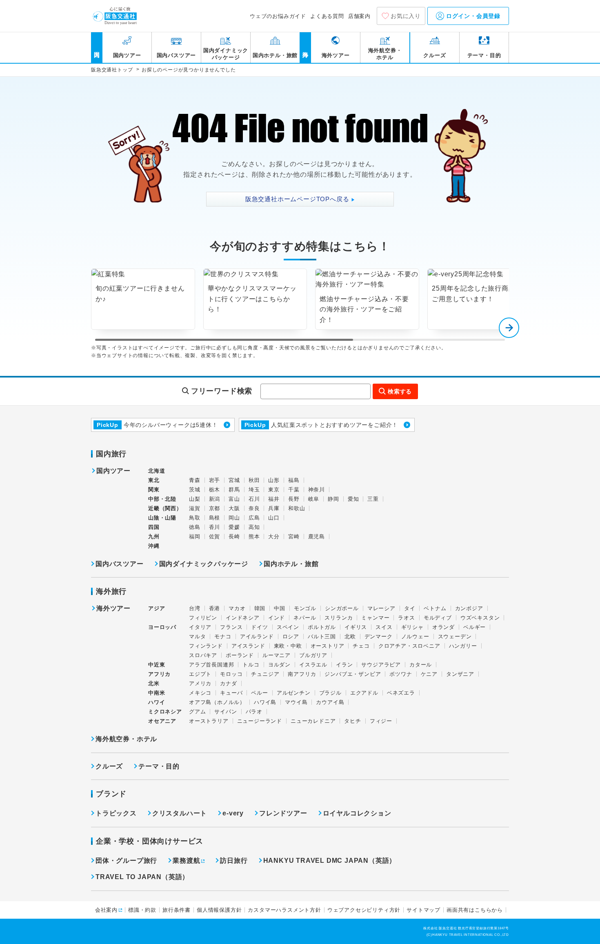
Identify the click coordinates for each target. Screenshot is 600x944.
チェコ (361, 646)
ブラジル (330, 692)
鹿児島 (316, 536)
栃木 (214, 489)
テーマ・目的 (159, 766)
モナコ (222, 636)
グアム (197, 711)
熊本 (254, 536)
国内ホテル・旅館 (291, 563)
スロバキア (203, 655)
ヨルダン (279, 664)
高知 (254, 527)
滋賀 (194, 508)
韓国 (260, 608)
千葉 (294, 489)
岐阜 (314, 499)
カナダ (228, 683)
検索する (400, 391)
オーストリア (327, 646)
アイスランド (248, 646)
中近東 (156, 664)
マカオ (237, 608)
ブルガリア (313, 655)
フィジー (381, 721)
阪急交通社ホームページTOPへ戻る (300, 198)
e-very (233, 813)
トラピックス (116, 813)
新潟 (214, 499)
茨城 (194, 489)
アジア (156, 608)
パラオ (254, 711)
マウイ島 (296, 702)
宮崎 (294, 536)
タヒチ (352, 721)
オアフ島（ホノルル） (217, 702)
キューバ (231, 692)
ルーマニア (276, 655)
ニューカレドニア (313, 721)
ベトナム (435, 608)
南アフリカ (302, 674)
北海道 (156, 470)
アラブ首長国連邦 (211, 664)
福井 (274, 499)
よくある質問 (327, 16)
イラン (344, 664)
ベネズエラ (401, 692)
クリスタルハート (179, 813)
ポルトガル (322, 627)
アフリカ (159, 674)
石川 (254, 499)
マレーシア (381, 608)
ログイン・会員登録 (472, 16)
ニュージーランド (259, 721)
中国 (279, 608)
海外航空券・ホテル (126, 738)
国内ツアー (113, 471)
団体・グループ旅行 (126, 860)
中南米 (156, 692)
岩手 (214, 480)
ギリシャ (412, 627)
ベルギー (474, 627)
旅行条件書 (176, 910)
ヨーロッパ (162, 627)
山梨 (194, 499)
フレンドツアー (283, 813)
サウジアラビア (381, 664)
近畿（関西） (165, 508)
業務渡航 (186, 860)
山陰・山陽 (162, 517)
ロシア (290, 636)
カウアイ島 (330, 702)
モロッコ (231, 674)
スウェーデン (455, 636)
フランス (231, 627)
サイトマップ (423, 910)
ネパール (304, 617)
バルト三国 (322, 636)
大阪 (234, 508)
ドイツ (259, 627)
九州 (154, 536)
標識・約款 (142, 910)
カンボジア (469, 608)
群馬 (234, 489)
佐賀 (214, 536)
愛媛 (234, 527)
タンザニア (460, 674)
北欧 (350, 636)
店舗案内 (359, 16)
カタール (420, 664)
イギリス (355, 627)
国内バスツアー (120, 563)
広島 (254, 517)
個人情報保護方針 (219, 910)
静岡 (333, 499)
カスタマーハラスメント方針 (284, 910)
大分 (274, 536)
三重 (373, 499)
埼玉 (254, 489)
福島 (294, 480)
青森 (194, 480)
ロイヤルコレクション (357, 813)
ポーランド (240, 655)
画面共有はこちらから (475, 910)
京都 (214, 508)
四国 (154, 527)
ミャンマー (375, 617)
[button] (509, 328)
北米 (154, 683)
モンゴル (305, 608)
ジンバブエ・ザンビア (352, 674)
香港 (214, 608)
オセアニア (162, 721)
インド (276, 617)
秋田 (254, 480)
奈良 (254, 508)
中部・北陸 (162, 499)
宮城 (234, 480)
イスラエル (313, 664)
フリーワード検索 (221, 391)
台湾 (194, 608)
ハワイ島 (265, 702)
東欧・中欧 (288, 646)
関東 (154, 489)
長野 (294, 499)
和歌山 (296, 508)
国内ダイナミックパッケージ (203, 563)
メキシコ (200, 692)
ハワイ (156, 702)
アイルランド (257, 636)
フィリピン (203, 617)
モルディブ (438, 617)
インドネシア (243, 617)
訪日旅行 (233, 860)
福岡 (194, 536)
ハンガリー (463, 646)
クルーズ (109, 766)
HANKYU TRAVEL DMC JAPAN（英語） (329, 860)
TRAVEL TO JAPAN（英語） (142, 876)
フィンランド (206, 646)
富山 (234, 499)
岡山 (234, 517)
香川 (214, 527)
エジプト (200, 674)
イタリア (200, 627)
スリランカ (338, 617)
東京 (274, 489)
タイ (410, 608)
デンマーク (378, 636)
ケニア (429, 674)
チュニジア (265, 674)
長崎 (234, 536)
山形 (274, 480)
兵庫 (274, 508)
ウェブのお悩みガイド (278, 16)
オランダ (443, 627)
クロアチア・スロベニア (409, 646)
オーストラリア (209, 721)
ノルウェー (415, 636)
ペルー (259, 692)
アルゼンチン (294, 692)
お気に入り (406, 16)
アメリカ (200, 683)
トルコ (250, 664)
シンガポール (342, 608)
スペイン (288, 627)
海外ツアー (113, 608)
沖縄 (154, 546)
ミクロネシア (165, 711)
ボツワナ (400, 674)
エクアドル (364, 692)
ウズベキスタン (480, 617)
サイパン (225, 711)
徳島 (194, 527)
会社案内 (106, 910)
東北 (154, 480)
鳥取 (194, 517)
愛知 (353, 499)
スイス (384, 627)
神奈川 (316, 489)
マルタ (197, 636)
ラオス (406, 617)
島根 (214, 517)
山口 (274, 517)
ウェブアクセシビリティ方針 (363, 910)
